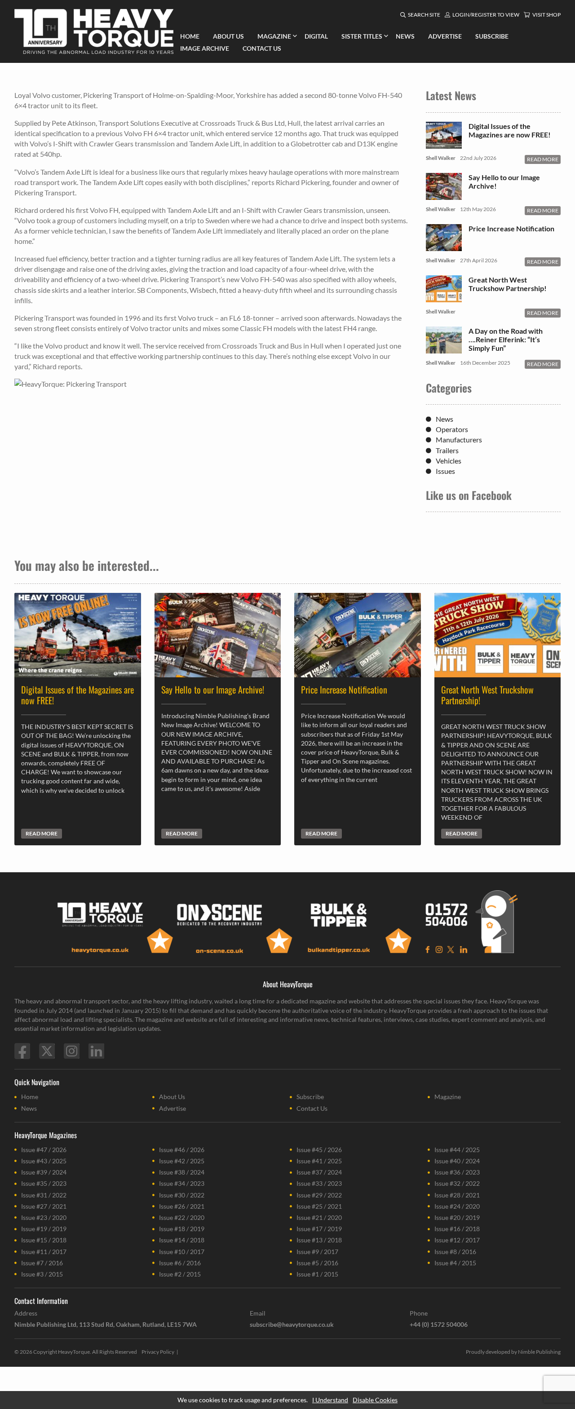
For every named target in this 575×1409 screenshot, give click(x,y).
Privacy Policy (158, 1351)
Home (29, 1096)
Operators (452, 429)
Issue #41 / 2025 (319, 1161)
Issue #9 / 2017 (317, 1251)
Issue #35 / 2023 (43, 1183)
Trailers (447, 450)
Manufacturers (459, 439)
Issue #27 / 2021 (43, 1206)
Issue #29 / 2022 (319, 1195)
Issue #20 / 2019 (457, 1217)
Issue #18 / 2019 (181, 1228)
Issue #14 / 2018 (181, 1240)
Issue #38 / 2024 (181, 1172)
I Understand (330, 1400)
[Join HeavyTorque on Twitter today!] (47, 1051)
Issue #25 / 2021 (319, 1206)
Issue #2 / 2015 (180, 1274)
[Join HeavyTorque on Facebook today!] (22, 1051)
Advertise (172, 1108)
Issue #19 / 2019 (43, 1228)
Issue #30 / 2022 (181, 1195)
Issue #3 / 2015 (42, 1274)
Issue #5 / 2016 (317, 1263)
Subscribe (310, 1096)
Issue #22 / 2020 (181, 1217)
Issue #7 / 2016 (42, 1263)
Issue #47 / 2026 (43, 1149)
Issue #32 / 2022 (457, 1183)
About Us (172, 1096)
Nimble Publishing (539, 1351)
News (444, 419)
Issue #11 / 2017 (43, 1251)
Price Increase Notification (511, 228)
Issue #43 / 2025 (43, 1161)
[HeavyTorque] (93, 31)
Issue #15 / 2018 (43, 1240)
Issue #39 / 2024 (43, 1172)
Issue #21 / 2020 (319, 1217)
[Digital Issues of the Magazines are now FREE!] (444, 144)
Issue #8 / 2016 (455, 1251)
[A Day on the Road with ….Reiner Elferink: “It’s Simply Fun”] (444, 349)
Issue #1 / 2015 (317, 1274)
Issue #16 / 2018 (457, 1228)
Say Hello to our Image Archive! (504, 181)
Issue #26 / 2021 (181, 1206)
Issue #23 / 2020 (43, 1217)
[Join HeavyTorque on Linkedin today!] (96, 1051)
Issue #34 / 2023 (181, 1183)
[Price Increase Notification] (444, 246)
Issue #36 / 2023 (457, 1172)
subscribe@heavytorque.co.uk (292, 1324)
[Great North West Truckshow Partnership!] (444, 297)
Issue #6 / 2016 (180, 1263)
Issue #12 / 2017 (457, 1240)
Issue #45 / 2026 (319, 1149)
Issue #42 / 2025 (181, 1161)
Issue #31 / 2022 (43, 1195)
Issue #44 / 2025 (457, 1149)
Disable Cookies (375, 1400)
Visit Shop (546, 14)
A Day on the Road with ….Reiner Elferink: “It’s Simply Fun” (506, 339)
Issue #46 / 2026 (181, 1149)
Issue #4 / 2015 (455, 1263)
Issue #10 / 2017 (181, 1251)
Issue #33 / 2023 (319, 1183)
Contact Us (311, 1108)
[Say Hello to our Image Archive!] (444, 195)
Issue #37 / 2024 (319, 1172)
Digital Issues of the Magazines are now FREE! (510, 130)
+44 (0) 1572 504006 (439, 1324)
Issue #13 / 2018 (319, 1240)
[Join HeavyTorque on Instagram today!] (72, 1051)
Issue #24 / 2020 (457, 1206)
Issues (445, 471)
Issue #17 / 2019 (319, 1228)
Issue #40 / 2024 (457, 1161)
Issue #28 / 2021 (457, 1195)
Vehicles (448, 460)
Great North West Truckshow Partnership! (508, 283)
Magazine (447, 1096)
